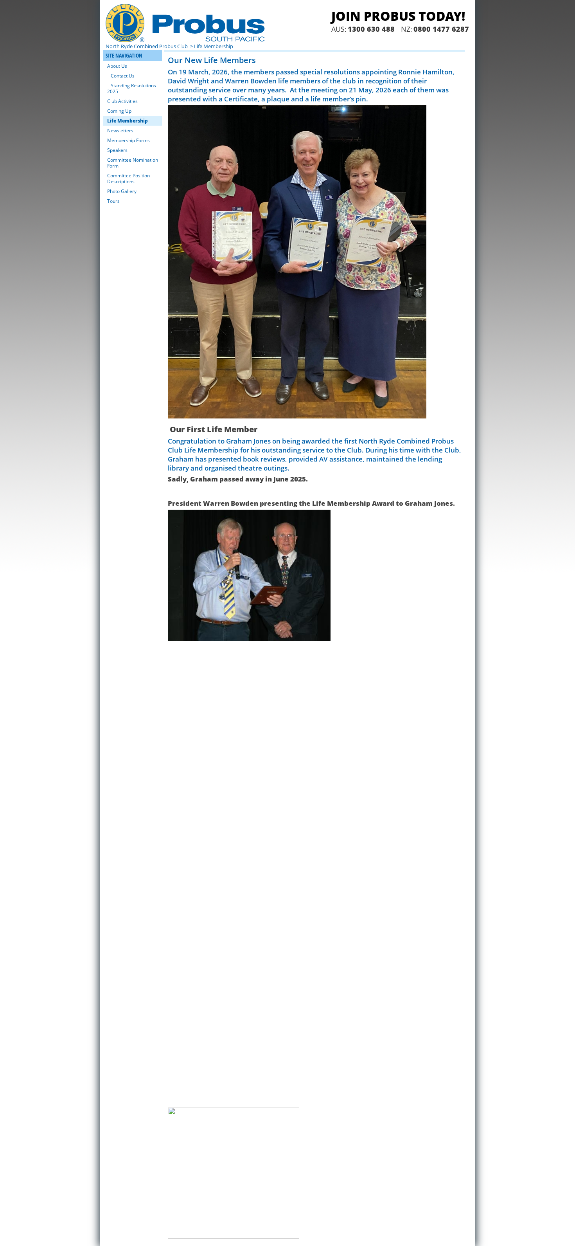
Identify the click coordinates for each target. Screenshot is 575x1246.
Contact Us (123, 76)
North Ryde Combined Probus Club (147, 46)
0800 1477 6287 (441, 29)
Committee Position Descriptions (128, 178)
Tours (113, 201)
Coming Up (119, 111)
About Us (117, 66)
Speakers (117, 150)
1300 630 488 (371, 29)
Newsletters (120, 130)
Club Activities (122, 101)
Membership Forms (128, 140)
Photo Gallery (122, 191)
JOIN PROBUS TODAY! (398, 15)
